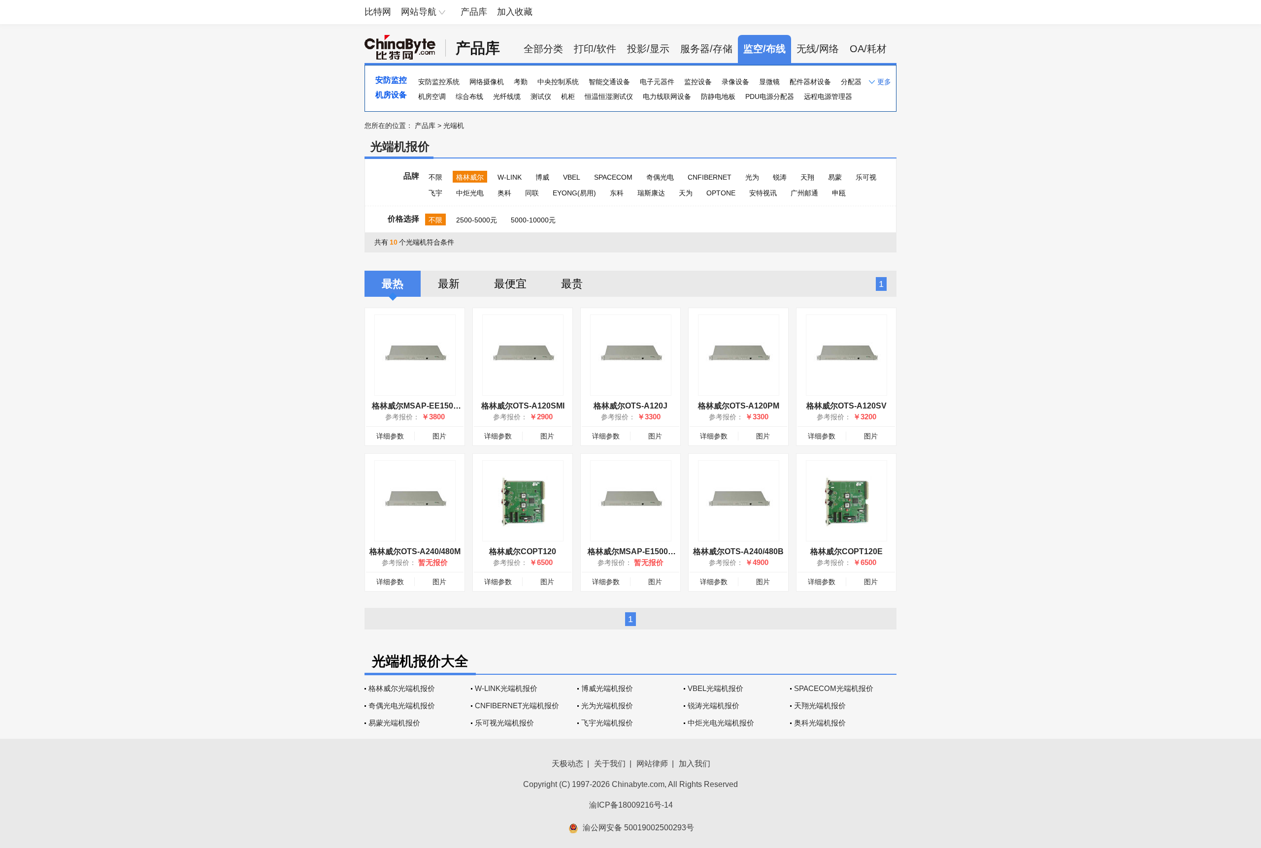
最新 (449, 284)
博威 (542, 177)
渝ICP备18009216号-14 (631, 805)
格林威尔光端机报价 (401, 688)
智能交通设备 (609, 82)
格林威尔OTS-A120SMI (522, 406)
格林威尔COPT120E (846, 551)
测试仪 (541, 96)
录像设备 (735, 82)
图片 (439, 436)
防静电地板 (718, 96)
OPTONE (720, 193)
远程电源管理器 (828, 96)
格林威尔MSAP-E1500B (635, 551)
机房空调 (432, 96)
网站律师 (652, 763)
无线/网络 (817, 48)
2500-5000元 (476, 220)
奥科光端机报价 (820, 723)
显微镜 (769, 82)
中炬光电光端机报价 (721, 723)
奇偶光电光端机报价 (401, 705)
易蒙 (835, 177)
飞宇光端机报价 (607, 723)
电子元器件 (657, 82)
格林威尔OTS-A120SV (846, 406)
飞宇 (435, 193)
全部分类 (543, 48)
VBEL (571, 177)
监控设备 (698, 82)
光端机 (453, 125)
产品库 (474, 12)
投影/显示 (648, 48)
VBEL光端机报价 (715, 688)
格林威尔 (470, 177)
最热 (392, 284)
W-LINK (510, 177)
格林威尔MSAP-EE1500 (418, 406)
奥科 (504, 193)
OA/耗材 (868, 48)
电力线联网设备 (667, 96)
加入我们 (694, 763)
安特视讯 (763, 193)
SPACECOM (613, 177)
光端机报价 (400, 146)
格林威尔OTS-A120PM (738, 406)
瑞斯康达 (651, 193)
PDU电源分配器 (769, 96)
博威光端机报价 (607, 688)
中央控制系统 (558, 82)
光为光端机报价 (607, 705)
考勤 (521, 82)
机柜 (568, 96)
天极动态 (567, 763)
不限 (435, 177)
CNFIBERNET (709, 177)
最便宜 (510, 284)
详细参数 (390, 436)
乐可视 (866, 177)
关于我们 (610, 763)
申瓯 (839, 193)
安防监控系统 (439, 82)
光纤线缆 (507, 96)
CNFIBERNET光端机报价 (517, 705)
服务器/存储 (706, 48)
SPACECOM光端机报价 (833, 688)
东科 (617, 193)
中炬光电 (470, 193)
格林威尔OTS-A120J (630, 406)
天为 (686, 193)
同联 (532, 193)
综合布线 (469, 96)
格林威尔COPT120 (522, 551)
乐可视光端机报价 (504, 723)
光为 (752, 177)
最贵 (572, 284)
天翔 (807, 177)
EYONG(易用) (574, 193)
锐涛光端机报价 (713, 705)
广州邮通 (804, 193)
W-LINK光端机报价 (506, 688)
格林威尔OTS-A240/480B (738, 551)
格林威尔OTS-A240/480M (415, 551)
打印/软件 (595, 48)
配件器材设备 (810, 82)
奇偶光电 (660, 177)
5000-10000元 (533, 220)
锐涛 (780, 177)
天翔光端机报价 (820, 705)
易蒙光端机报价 (394, 723)
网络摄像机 (486, 82)
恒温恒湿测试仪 (609, 96)
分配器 (851, 82)
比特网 (378, 12)
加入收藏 (514, 12)
